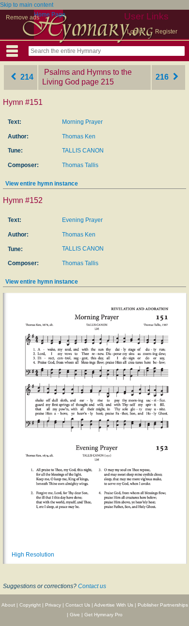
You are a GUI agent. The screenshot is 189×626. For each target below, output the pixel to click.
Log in (135, 31)
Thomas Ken (78, 136)
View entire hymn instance (41, 183)
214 (25, 77)
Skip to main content (26, 4)
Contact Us (77, 605)
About (8, 605)
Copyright (30, 605)
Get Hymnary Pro (103, 614)
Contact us (92, 586)
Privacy (53, 605)
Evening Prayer (82, 220)
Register (166, 31)
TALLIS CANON (83, 150)
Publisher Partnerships (163, 605)
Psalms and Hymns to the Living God (87, 77)
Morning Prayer (82, 121)
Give (75, 614)
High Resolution (33, 554)
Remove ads (22, 17)
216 (163, 77)
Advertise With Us (113, 605)
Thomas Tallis (80, 165)
